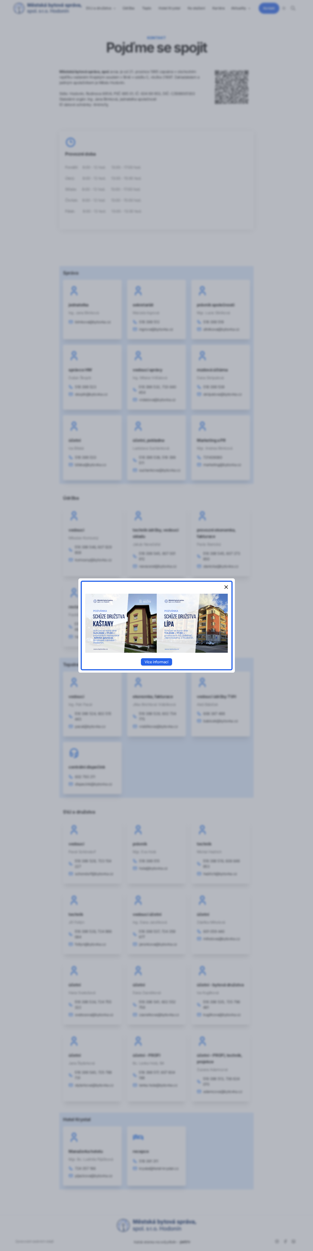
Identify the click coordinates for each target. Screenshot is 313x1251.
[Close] (226, 587)
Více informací (156, 662)
